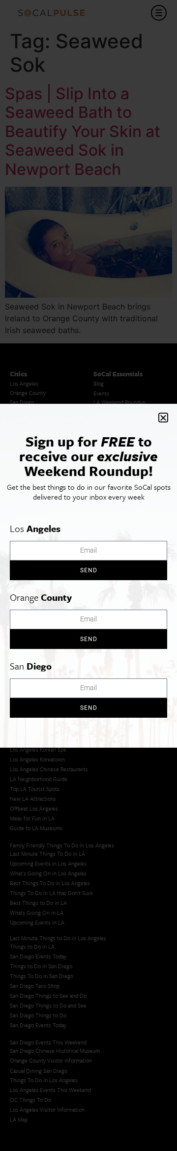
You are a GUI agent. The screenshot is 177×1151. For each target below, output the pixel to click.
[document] (88, 575)
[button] (163, 417)
